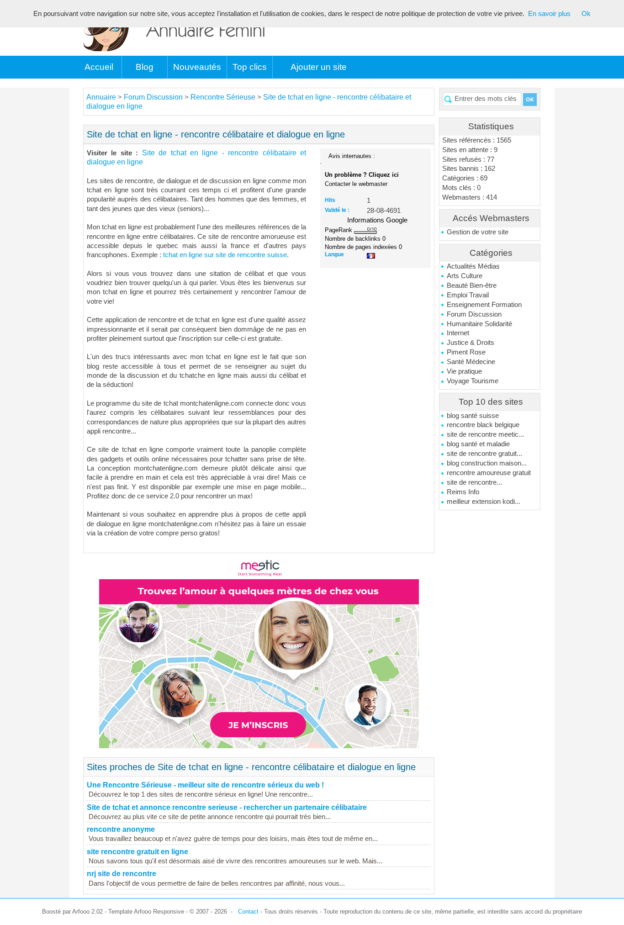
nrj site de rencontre (121, 873)
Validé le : (337, 210)
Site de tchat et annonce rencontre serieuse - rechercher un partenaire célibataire (227, 807)
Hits (330, 200)
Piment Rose (466, 352)
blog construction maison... (487, 463)
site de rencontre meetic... (485, 434)
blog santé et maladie (478, 444)
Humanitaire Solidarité (479, 324)
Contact (248, 911)
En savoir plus (549, 13)
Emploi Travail (468, 295)
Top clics (250, 67)
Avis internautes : (351, 156)
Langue (334, 254)
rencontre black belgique (483, 424)
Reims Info (463, 492)
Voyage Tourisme (472, 381)
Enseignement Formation (484, 304)
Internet (458, 333)
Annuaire (101, 97)
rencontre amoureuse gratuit (489, 472)
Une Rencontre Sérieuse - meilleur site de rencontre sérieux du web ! (205, 785)
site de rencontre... (474, 482)
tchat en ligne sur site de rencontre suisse (225, 255)
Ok (586, 13)
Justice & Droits (470, 342)
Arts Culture (464, 276)
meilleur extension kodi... (483, 501)
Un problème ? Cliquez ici (362, 174)
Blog (144, 67)
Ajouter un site (319, 67)
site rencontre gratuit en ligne (137, 852)
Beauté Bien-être (472, 285)
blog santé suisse (473, 415)
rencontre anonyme (121, 829)
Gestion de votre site (477, 232)
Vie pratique (464, 371)
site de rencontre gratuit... (484, 453)
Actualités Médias (473, 266)
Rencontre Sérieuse (222, 97)
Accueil (99, 67)
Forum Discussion (474, 314)
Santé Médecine (471, 361)
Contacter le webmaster (356, 183)
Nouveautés (197, 67)
